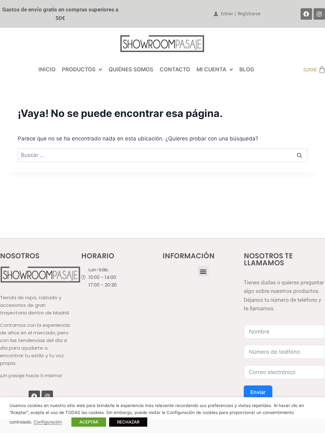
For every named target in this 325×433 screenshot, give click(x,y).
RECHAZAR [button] (128, 421)
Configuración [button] (48, 421)
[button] (203, 271)
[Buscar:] (162, 155)
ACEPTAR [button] (88, 421)
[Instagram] (319, 14)
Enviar (258, 392)
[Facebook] (306, 14)
